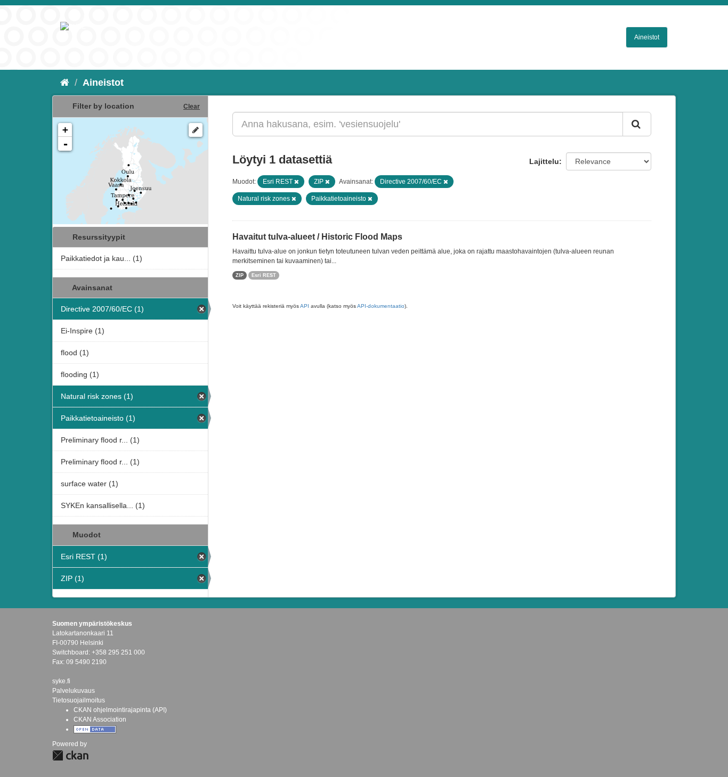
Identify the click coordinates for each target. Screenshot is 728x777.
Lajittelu (544, 161)
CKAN (70, 755)
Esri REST (264, 275)
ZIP (240, 275)
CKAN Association (100, 719)
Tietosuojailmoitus (78, 700)
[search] (636, 124)
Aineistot (646, 37)
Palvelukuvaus (73, 690)
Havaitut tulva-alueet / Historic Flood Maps (317, 236)
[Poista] (296, 181)
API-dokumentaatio (381, 306)
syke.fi (61, 681)
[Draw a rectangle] (196, 130)
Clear (191, 106)
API (304, 306)
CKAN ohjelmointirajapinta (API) (120, 710)
